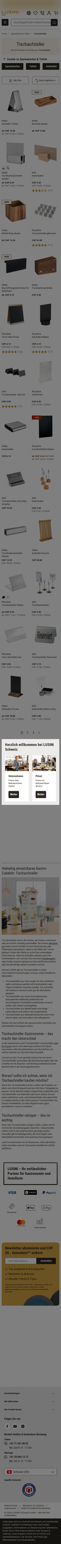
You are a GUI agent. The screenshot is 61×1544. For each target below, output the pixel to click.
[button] (17, 778)
